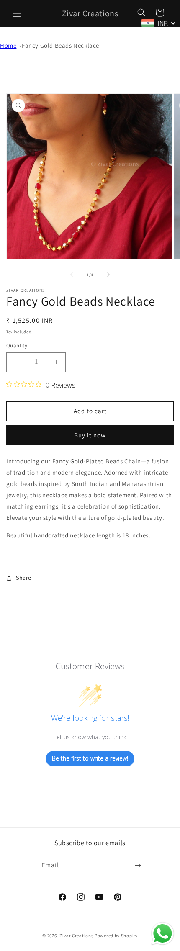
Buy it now (90, 435)
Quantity (16, 345)
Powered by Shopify (116, 935)
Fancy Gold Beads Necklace (60, 45)
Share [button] (23, 577)
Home (8, 45)
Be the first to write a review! (90, 758)
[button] (17, 13)
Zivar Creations (76, 935)
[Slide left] (71, 274)
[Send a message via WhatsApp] (162, 933)
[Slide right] (108, 274)
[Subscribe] (138, 865)
